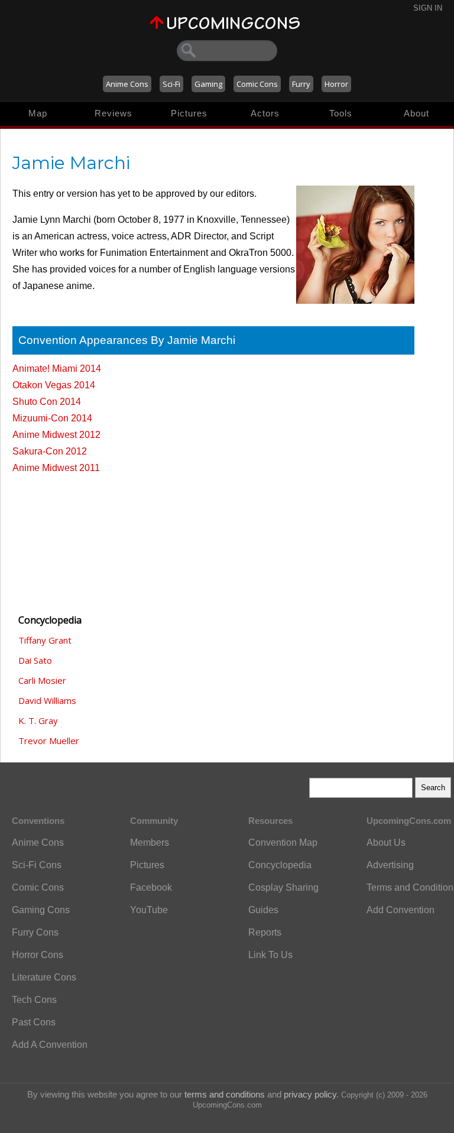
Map (37, 113)
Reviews (113, 113)
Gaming (208, 84)
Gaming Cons (41, 910)
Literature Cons (44, 977)
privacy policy (310, 1094)
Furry (301, 84)
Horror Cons (37, 955)
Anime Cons (127, 84)
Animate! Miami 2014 (56, 368)
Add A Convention (49, 1045)
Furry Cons (35, 932)
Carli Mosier (42, 680)
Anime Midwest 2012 (56, 435)
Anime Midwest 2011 (56, 468)
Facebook (151, 887)
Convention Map (282, 842)
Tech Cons (34, 1000)
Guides (263, 910)
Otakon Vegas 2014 (53, 385)
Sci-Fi (171, 84)
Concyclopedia (280, 865)
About (416, 113)
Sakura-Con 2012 (49, 451)
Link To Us (270, 955)
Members (149, 842)
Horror (336, 84)
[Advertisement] (71, 538)
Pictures (189, 113)
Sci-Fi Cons (36, 865)
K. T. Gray (38, 720)
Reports (264, 932)
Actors (265, 113)
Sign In (427, 8)
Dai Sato (35, 660)
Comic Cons (257, 84)
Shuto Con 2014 (46, 402)
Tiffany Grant (45, 640)
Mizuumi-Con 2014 (52, 418)
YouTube (149, 910)
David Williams (47, 700)
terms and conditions (224, 1094)
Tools (340, 113)
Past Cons (34, 1022)
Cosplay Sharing (283, 887)
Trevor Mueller (48, 740)
